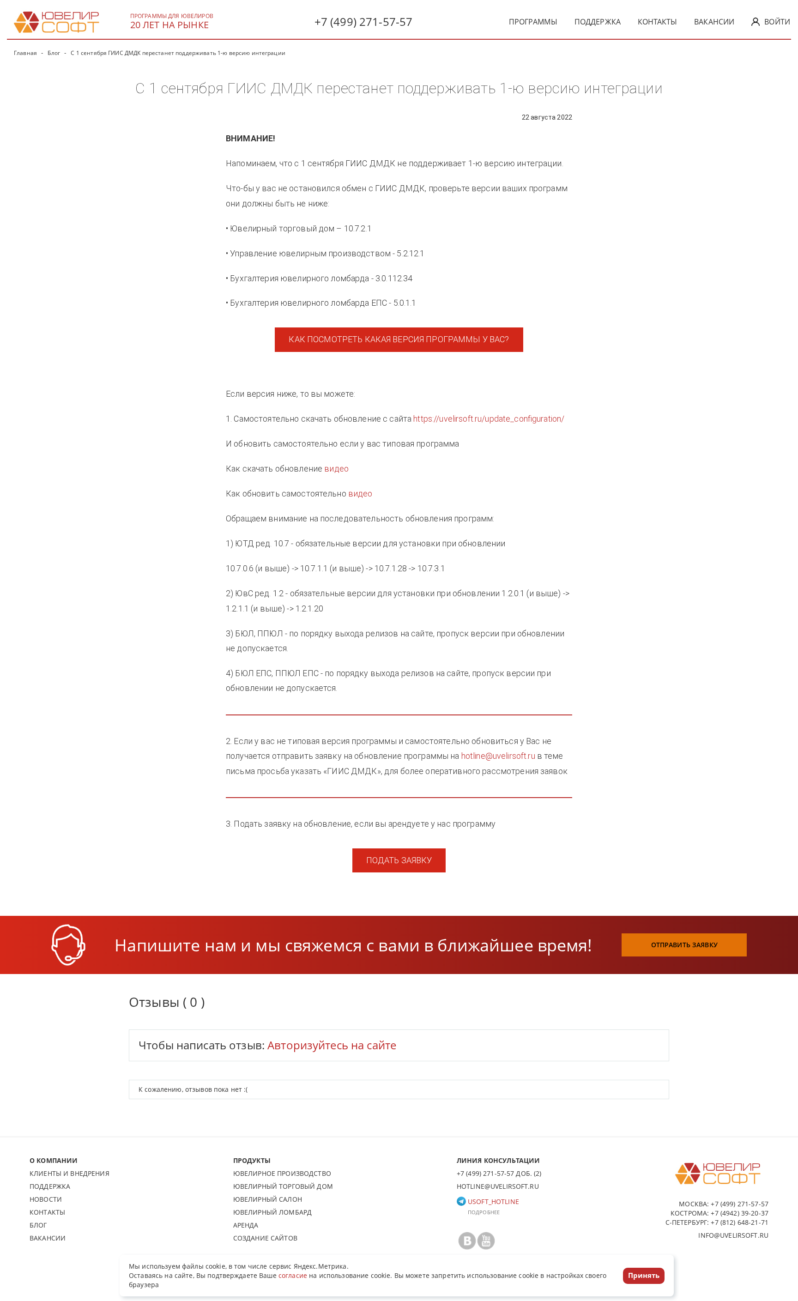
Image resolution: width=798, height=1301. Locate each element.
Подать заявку (399, 860)
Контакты (657, 22)
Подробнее (484, 1212)
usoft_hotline (492, 1201)
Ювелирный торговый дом (283, 1186)
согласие (292, 1275)
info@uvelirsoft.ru (733, 1235)
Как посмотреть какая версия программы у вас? (399, 339)
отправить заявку (684, 944)
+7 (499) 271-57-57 (363, 21)
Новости (46, 1199)
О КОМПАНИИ (54, 1160)
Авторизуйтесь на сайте (331, 1045)
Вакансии (714, 22)
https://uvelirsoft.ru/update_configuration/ (488, 419)
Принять (643, 1275)
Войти (777, 22)
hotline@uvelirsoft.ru (498, 756)
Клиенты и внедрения (69, 1173)
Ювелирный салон (267, 1199)
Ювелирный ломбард (272, 1212)
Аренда (246, 1225)
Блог (38, 1225)
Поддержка (597, 22)
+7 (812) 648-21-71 (739, 1222)
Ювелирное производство (282, 1173)
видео (336, 468)
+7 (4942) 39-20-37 (739, 1213)
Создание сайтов (265, 1238)
